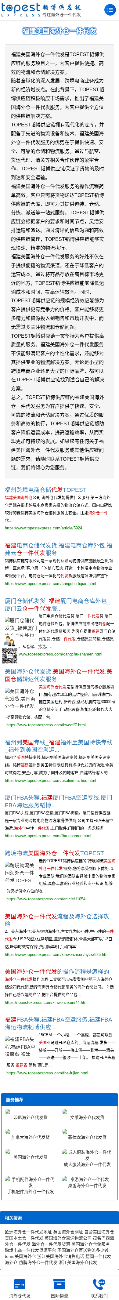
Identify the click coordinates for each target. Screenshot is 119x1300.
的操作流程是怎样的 (57, 971)
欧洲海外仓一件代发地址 (28, 1231)
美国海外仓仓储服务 (90, 1244)
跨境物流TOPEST (54, 853)
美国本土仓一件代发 (24, 1238)
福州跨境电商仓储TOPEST (46, 490)
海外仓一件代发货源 (51, 1244)
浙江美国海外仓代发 (78, 1262)
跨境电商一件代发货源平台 (30, 1250)
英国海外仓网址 (68, 1231)
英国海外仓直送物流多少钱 (83, 1250)
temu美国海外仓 (20, 1256)
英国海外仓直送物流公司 (68, 1238)
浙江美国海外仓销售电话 (60, 1256)
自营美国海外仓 (99, 1231)
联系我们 (99, 1295)
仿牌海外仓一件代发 (38, 1262)
